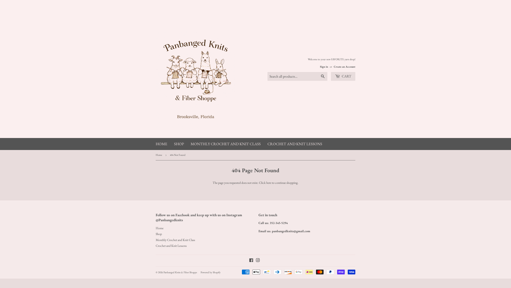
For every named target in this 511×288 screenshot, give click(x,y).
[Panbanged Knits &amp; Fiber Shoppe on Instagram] (258, 261)
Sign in (324, 66)
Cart (346, 76)
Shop (179, 143)
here (268, 183)
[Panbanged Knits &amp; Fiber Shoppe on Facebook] (251, 261)
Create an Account (344, 66)
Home (161, 143)
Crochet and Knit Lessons (294, 143)
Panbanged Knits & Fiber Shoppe (180, 272)
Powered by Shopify (211, 272)
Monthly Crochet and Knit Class (226, 143)
